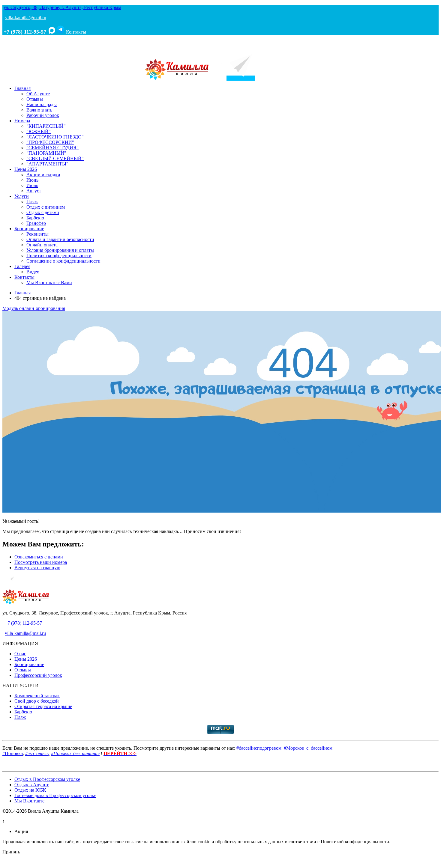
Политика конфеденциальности (59, 255)
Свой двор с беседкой (36, 701)
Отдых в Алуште (31, 784)
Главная (22, 88)
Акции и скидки (43, 174)
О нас (20, 653)
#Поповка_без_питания (75, 753)
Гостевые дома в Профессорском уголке (55, 795)
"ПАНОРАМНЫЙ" (46, 153)
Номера (22, 120)
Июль (32, 185)
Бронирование (29, 228)
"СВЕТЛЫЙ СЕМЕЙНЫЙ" (55, 158)
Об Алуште (38, 93)
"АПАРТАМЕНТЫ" (47, 163)
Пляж (32, 201)
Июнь (32, 180)
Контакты (76, 31)
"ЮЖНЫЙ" (38, 131)
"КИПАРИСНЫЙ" (46, 126)
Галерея (22, 266)
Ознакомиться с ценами (38, 556)
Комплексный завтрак (37, 695)
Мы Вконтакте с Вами (49, 282)
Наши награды (41, 104)
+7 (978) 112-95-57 (25, 32)
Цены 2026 (25, 169)
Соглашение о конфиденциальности (63, 260)
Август (33, 190)
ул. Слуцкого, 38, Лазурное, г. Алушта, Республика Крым (62, 7)
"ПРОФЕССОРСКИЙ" (50, 142)
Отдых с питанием (45, 207)
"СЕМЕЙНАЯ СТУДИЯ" (52, 147)
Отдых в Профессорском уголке (47, 779)
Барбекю (35, 217)
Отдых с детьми (42, 212)
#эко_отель (37, 753)
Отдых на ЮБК (30, 790)
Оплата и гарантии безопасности (60, 239)
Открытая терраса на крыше (43, 706)
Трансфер (36, 223)
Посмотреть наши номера (40, 562)
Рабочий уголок (42, 115)
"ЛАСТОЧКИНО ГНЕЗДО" (55, 136)
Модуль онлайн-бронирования (33, 308)
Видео (32, 271)
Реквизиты (37, 234)
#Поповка (12, 753)
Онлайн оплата (42, 244)
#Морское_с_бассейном (308, 748)
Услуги (21, 196)
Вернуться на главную (37, 567)
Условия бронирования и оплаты (60, 250)
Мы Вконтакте (29, 800)
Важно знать (39, 109)
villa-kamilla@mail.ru (25, 17)
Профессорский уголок (38, 675)
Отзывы (34, 99)
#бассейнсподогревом (258, 748)
